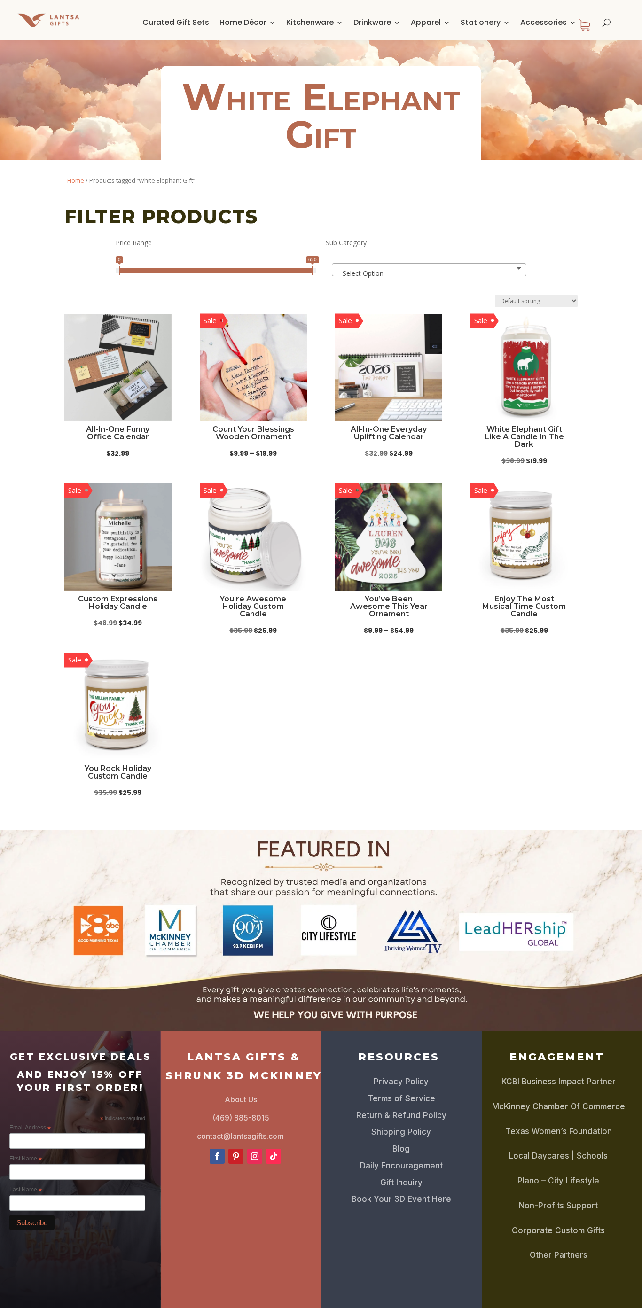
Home (75, 180)
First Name (25, 1159)
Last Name (25, 1190)
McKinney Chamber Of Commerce (558, 1106)
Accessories (543, 22)
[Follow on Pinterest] (235, 1156)
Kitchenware (310, 22)
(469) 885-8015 (240, 1117)
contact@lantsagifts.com (240, 1136)
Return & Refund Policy (401, 1115)
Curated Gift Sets (175, 22)
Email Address (30, 1128)
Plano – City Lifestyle (558, 1180)
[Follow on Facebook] (217, 1156)
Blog (401, 1148)
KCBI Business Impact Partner (558, 1081)
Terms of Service (401, 1098)
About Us (241, 1099)
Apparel (426, 22)
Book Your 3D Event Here (401, 1199)
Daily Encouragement (401, 1165)
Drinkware (372, 22)
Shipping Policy (401, 1132)
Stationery (481, 22)
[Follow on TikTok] (273, 1156)
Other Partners (558, 1255)
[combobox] (429, 269)
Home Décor (242, 22)
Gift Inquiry (401, 1182)
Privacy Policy (401, 1081)
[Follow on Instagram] (254, 1156)
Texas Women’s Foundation (558, 1131)
